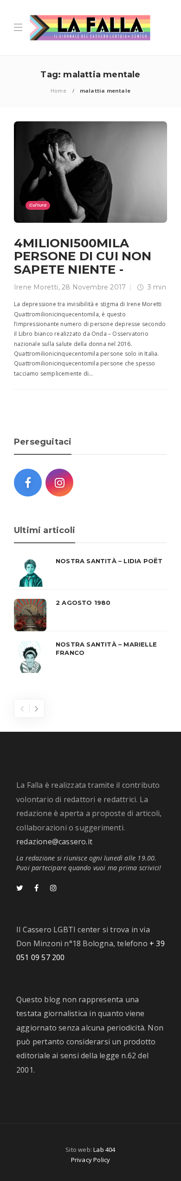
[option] (90, 615)
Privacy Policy (90, 1160)
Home (58, 90)
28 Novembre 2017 (94, 287)
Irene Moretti (36, 287)
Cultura (37, 204)
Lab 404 (104, 1149)
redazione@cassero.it (54, 841)
